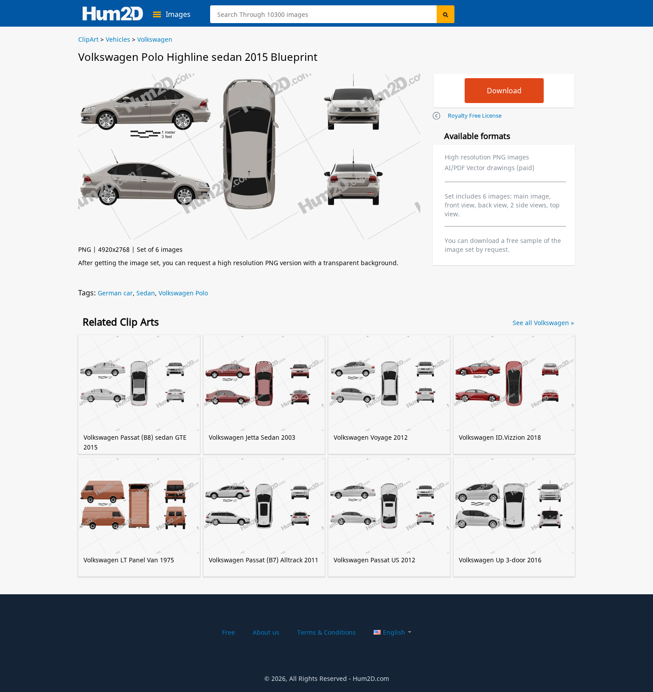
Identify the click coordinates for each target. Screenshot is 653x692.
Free (228, 632)
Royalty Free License (475, 115)
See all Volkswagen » (543, 322)
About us (266, 632)
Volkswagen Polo (183, 293)
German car (115, 293)
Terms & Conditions (326, 632)
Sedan (145, 293)
